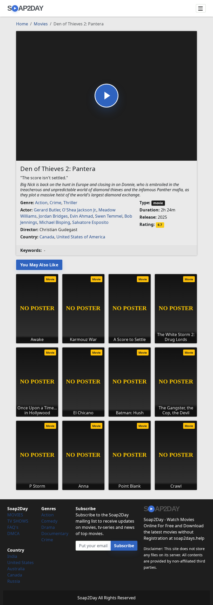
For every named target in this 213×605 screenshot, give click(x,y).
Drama (48, 527)
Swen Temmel (108, 216)
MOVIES (15, 515)
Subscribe (124, 546)
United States (20, 562)
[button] (106, 95)
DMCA (13, 533)
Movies (41, 24)
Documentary (54, 533)
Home (22, 24)
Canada (46, 237)
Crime (55, 202)
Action (41, 202)
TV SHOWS (17, 521)
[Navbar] (201, 8)
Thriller (70, 202)
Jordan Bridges (53, 216)
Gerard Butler (47, 210)
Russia (13, 581)
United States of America (80, 237)
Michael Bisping (54, 222)
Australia (16, 569)
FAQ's (12, 527)
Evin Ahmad (81, 216)
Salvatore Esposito (90, 222)
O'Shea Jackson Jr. (79, 210)
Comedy (49, 521)
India (12, 556)
